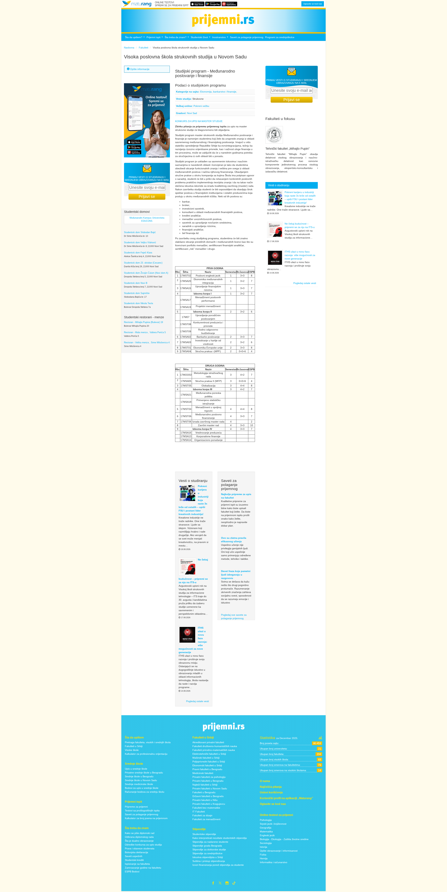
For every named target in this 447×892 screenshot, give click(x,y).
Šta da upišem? (135, 38)
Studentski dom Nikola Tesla (138, 303)
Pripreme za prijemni (136, 807)
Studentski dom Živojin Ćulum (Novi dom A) (146, 273)
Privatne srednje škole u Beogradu (144, 773)
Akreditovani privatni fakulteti (208, 742)
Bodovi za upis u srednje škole (141, 788)
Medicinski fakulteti (202, 773)
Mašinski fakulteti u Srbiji (205, 758)
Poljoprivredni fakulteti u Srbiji (208, 761)
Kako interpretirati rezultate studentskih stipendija (219, 838)
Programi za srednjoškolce (279, 37)
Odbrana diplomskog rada (139, 837)
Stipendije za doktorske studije (209, 849)
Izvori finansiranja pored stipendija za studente (218, 865)
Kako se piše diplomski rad (139, 833)
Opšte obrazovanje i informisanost (279, 851)
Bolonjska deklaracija (136, 852)
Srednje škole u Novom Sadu (141, 780)
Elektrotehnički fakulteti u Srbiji (209, 754)
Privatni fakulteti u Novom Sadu (209, 788)
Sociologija (266, 843)
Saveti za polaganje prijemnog (246, 37)
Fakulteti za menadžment (206, 819)
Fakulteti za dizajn (202, 815)
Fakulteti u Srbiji (133, 746)
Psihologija (266, 820)
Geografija (265, 828)
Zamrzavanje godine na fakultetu (143, 868)
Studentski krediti (134, 860)
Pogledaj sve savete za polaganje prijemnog (234, 616)
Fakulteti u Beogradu (203, 792)
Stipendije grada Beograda (207, 846)
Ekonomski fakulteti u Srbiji (207, 765)
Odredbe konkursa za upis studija (143, 845)
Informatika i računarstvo (273, 862)
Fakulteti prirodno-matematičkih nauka (213, 750)
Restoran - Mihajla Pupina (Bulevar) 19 (143, 322)
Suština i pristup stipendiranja (208, 861)
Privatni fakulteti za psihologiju (209, 777)
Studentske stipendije (204, 834)
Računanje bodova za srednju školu (144, 792)
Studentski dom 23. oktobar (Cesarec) (143, 263)
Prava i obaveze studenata (139, 848)
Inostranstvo (220, 38)
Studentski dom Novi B (135, 283)
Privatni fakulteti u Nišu (205, 800)
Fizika (263, 855)
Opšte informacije (139, 69)
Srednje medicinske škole (139, 784)
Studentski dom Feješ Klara (138, 252)
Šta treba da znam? (177, 38)
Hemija (264, 858)
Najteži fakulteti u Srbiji (204, 785)
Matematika (266, 831)
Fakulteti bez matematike (206, 808)
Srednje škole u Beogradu (139, 776)
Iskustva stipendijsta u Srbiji (207, 857)
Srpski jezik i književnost (273, 824)
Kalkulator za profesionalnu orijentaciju (146, 754)
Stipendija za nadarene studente (210, 842)
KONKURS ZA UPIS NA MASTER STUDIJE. (199, 121)
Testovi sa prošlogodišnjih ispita (142, 810)
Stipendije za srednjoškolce (207, 853)
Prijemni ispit (155, 38)
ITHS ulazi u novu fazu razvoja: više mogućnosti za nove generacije (300, 255)
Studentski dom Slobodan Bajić (140, 232)
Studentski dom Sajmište (136, 293)
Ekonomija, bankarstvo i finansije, (218, 91)
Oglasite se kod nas (312, 4)
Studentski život (201, 38)
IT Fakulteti (198, 812)
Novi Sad (192, 113)
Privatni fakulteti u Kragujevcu (208, 804)
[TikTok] (235, 884)
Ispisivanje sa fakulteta (137, 864)
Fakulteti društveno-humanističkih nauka (214, 746)
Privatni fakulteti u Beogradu (208, 781)
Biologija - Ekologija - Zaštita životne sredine (284, 839)
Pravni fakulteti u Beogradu (207, 769)
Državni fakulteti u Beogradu (208, 796)
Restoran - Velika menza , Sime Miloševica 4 (147, 342)
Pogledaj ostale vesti (197, 701)
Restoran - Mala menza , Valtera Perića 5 (145, 332)
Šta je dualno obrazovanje (139, 841)
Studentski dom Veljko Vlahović (140, 242)
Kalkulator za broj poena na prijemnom (146, 818)
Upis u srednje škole (136, 769)
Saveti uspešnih (133, 856)
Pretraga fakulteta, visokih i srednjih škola (148, 742)
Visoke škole (132, 750)
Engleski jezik (267, 835)
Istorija (263, 847)
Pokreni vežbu (201, 106)
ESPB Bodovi (132, 871)
